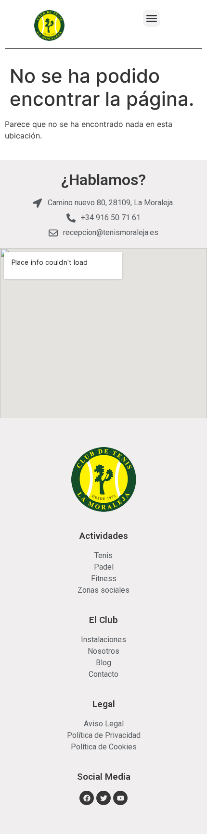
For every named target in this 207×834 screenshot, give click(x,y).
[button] (151, 18)
